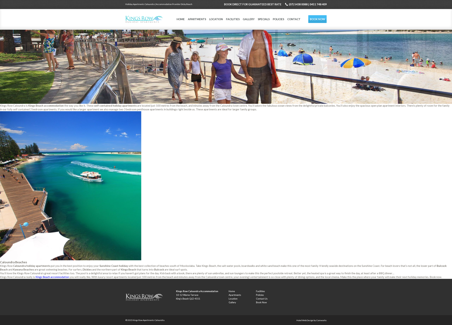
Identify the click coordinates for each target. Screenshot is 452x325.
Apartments (197, 19)
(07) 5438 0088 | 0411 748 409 (308, 4)
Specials (264, 19)
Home (181, 19)
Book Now (317, 19)
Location (216, 19)
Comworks (321, 320)
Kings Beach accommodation (52, 276)
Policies (278, 19)
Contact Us (261, 298)
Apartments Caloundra (153, 320)
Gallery (249, 19)
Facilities (233, 19)
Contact (294, 19)
